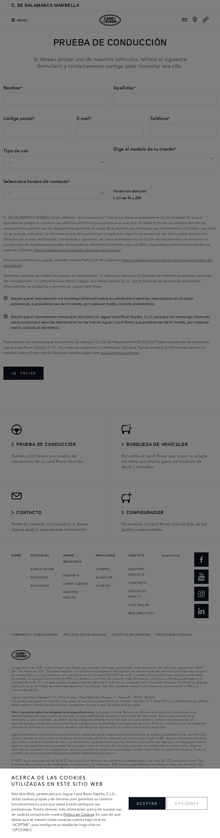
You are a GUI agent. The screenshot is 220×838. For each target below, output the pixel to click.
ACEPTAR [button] (147, 803)
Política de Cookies (78, 814)
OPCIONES (187, 803)
